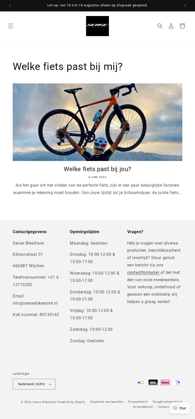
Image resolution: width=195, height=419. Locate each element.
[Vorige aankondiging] (9, 5)
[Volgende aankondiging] (185, 5)
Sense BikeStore (45, 402)
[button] (10, 26)
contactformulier (143, 272)
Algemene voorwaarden (106, 401)
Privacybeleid (137, 401)
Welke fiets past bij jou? (97, 169)
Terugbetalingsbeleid (167, 401)
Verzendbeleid (143, 407)
